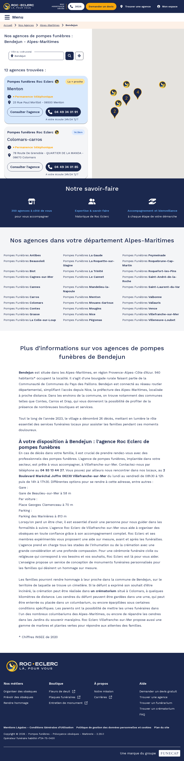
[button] (162, 85)
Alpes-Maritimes (49, 25)
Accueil (8, 25)
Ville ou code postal (21, 51)
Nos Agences (26, 25)
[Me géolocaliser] (79, 56)
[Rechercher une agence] (69, 56)
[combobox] (38, 56)
